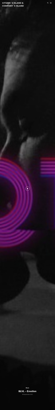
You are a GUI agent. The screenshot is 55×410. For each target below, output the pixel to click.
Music (27, 388)
